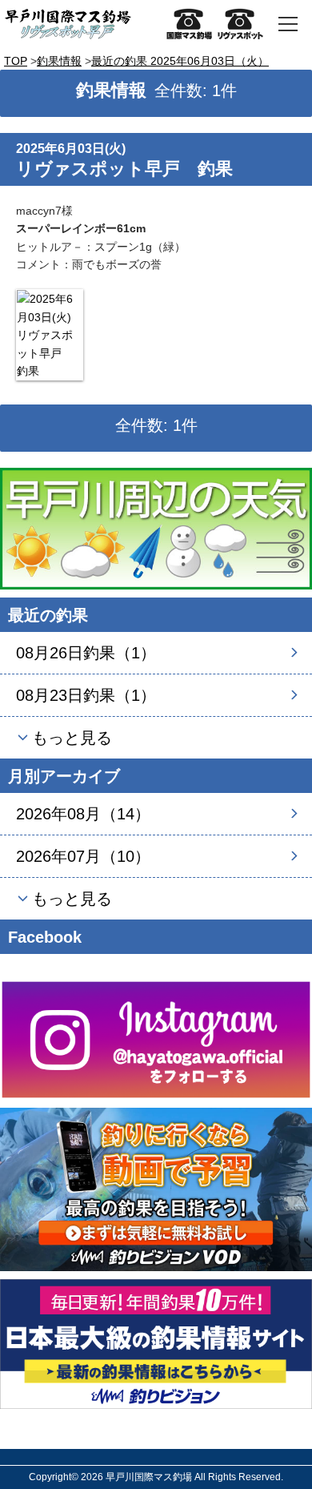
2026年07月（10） (83, 856)
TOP (15, 60)
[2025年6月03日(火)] (49, 334)
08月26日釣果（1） (86, 653)
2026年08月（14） (83, 814)
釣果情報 (59, 60)
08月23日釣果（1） (86, 695)
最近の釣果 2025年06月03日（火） (180, 60)
